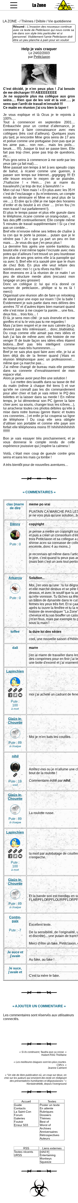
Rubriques (46, 1111)
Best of (44, 1121)
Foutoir (18, 1121)
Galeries (19, 1118)
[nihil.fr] (44, 1151)
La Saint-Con (22, 1111)
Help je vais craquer (39, 49)
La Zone (39, 5)
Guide (18, 1105)
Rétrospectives (49, 1135)
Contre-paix (15, 919)
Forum (18, 1115)
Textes (52, 1101)
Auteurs (45, 1138)
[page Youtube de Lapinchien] (20, 695)
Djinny (15, 524)
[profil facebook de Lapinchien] (10, 695)
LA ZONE (10, 21)
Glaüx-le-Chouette (15, 720)
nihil (15, 756)
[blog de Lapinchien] (15, 690)
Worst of (45, 1125)
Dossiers (45, 1115)
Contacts (20, 1108)
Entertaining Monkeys (48, 1156)
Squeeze (45, 1161)
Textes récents (23, 1151)
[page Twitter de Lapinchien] (15, 695)
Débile (41, 21)
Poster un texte (50, 1105)
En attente (46, 1108)
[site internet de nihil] (15, 775)
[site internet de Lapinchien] (10, 690)
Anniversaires (49, 1131)
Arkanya (15, 578)
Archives (45, 1128)
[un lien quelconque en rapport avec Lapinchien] (20, 690)
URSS (18, 1155)
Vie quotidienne (59, 21)
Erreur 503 (21, 1125)
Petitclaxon (42, 57)
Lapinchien (15, 671)
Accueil (26, 1101)
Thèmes (27, 21)
